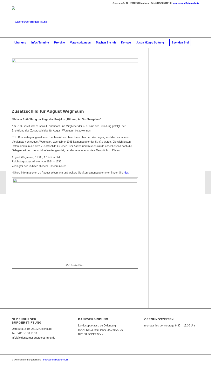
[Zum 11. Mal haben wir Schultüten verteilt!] (3, 182)
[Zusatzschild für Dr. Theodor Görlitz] (208, 182)
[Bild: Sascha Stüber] (75, 82)
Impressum (179, 3)
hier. (126, 172)
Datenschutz (192, 3)
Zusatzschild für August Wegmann (48, 111)
